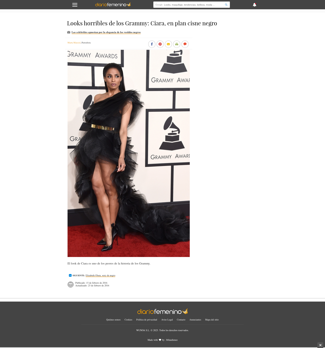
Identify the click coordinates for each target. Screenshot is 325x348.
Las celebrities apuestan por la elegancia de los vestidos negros (106, 32)
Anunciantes (195, 319)
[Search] (226, 5)
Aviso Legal (167, 319)
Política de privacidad (146, 319)
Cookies (128, 319)
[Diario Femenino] (113, 6)
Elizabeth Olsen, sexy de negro (100, 275)
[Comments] (185, 44)
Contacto (181, 319)
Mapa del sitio (212, 319)
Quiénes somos (113, 319)
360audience (172, 339)
